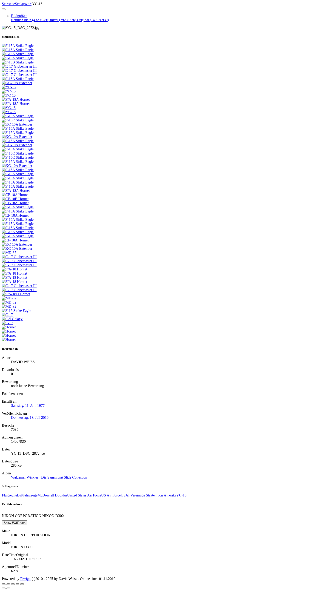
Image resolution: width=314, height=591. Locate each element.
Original (93, 20)
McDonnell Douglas (52, 495)
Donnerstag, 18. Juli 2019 (30, 417)
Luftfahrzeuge (27, 495)
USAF (125, 495)
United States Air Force (84, 495)
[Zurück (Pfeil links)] (4, 588)
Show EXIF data (15, 523)
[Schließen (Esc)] (4, 584)
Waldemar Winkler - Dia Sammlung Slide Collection (49, 477)
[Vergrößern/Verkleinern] (13, 584)
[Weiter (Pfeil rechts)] (8, 588)
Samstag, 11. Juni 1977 (28, 405)
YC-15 (181, 495)
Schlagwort (23, 4)
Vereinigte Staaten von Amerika (153, 495)
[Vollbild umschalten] (8, 584)
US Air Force (111, 495)
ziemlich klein (30, 20)
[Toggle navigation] (4, 9)
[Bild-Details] (17, 584)
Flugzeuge (9, 495)
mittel (63, 20)
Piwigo (25, 579)
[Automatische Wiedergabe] (22, 584)
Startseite (8, 4)
